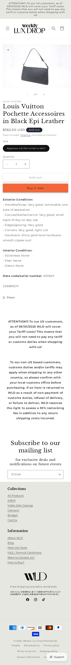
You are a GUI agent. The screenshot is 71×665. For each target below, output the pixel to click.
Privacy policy (51, 645)
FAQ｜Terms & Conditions (24, 552)
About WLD (15, 537)
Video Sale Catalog (20, 505)
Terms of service (26, 651)
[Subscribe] (59, 474)
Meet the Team (17, 547)
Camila (12, 520)
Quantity (8, 156)
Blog (11, 542)
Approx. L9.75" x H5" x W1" (28, 149)
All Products (16, 495)
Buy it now (35, 188)
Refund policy (32, 645)
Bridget (13, 515)
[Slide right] (44, 94)
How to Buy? (16, 562)
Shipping (25, 135)
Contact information (28, 657)
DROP (12, 500)
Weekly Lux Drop (33, 641)
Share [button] (11, 297)
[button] (7, 28)
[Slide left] (27, 94)
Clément (13, 510)
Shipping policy (49, 651)
